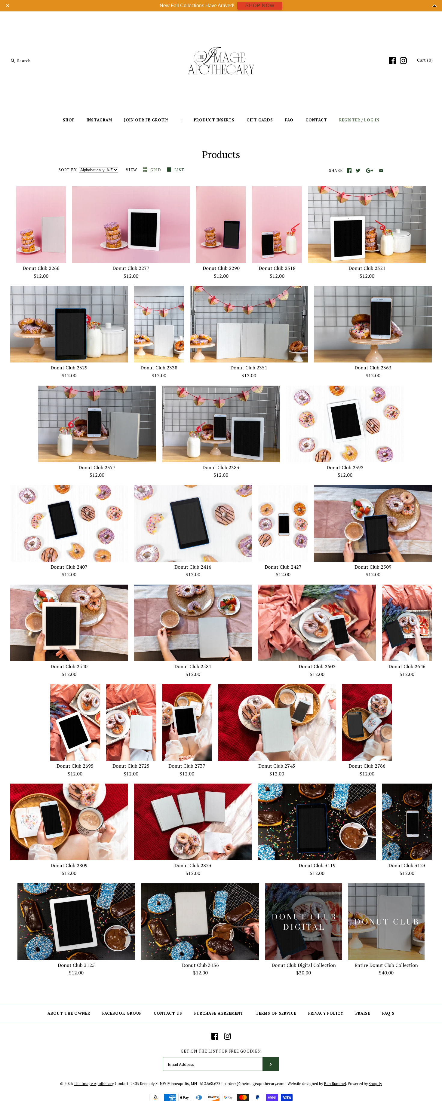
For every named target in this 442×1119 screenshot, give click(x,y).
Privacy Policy (325, 1013)
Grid (156, 170)
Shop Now (260, 5)
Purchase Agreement (219, 1013)
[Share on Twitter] (358, 170)
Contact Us (168, 1013)
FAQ (289, 120)
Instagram (99, 120)
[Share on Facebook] (349, 170)
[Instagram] (403, 60)
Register (349, 120)
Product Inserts (214, 120)
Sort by (68, 170)
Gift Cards (260, 120)
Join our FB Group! (146, 120)
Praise (362, 1013)
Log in (371, 120)
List (179, 170)
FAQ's (388, 1013)
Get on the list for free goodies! (221, 1051)
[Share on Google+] (369, 170)
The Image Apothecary (93, 1083)
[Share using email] (381, 170)
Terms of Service (276, 1013)
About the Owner (69, 1013)
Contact (316, 120)
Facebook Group (122, 1013)
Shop (69, 120)
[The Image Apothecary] (221, 20)
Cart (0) (425, 60)
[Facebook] (392, 60)
